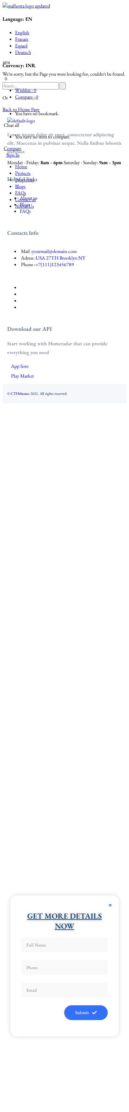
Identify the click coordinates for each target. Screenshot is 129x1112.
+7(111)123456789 (54, 264)
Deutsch (23, 52)
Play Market (22, 376)
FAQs (25, 211)
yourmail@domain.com (54, 251)
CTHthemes (20, 393)
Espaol (21, 45)
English (22, 32)
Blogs (25, 204)
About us (28, 198)
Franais (21, 39)
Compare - (26, 97)
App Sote (19, 366)
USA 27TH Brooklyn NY (60, 258)
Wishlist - (25, 90)
